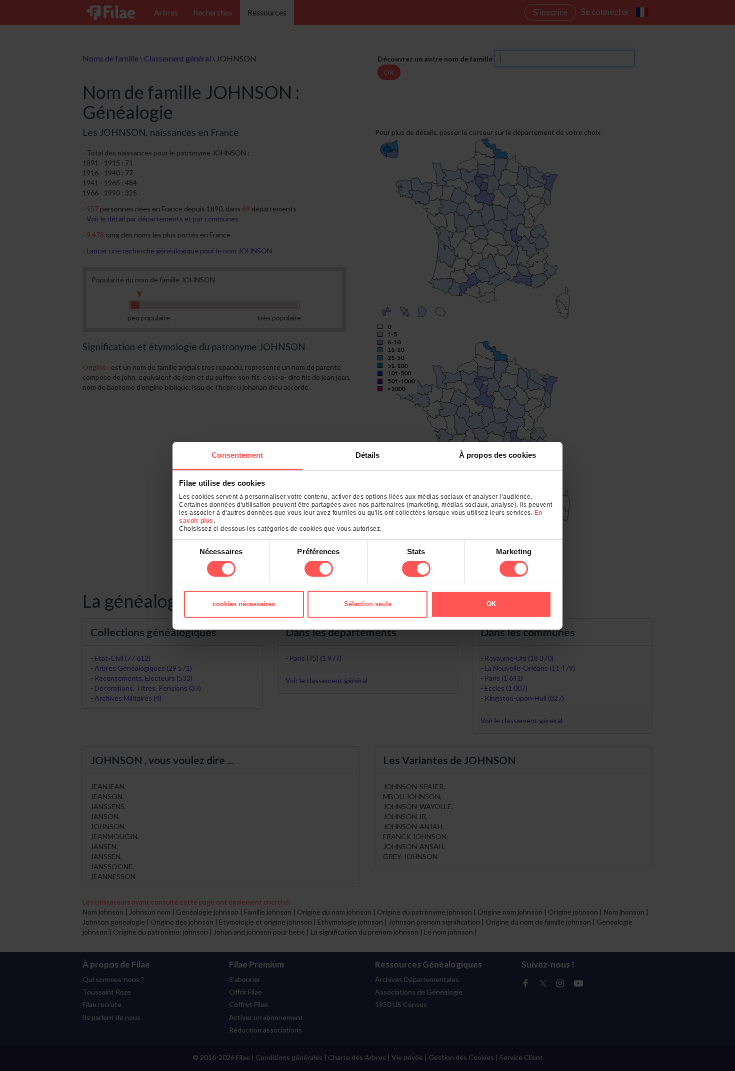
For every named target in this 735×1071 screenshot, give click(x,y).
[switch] (318, 569)
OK (491, 604)
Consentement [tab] (237, 454)
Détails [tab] (368, 454)
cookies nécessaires (243, 604)
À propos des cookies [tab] (497, 454)
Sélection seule (368, 604)
